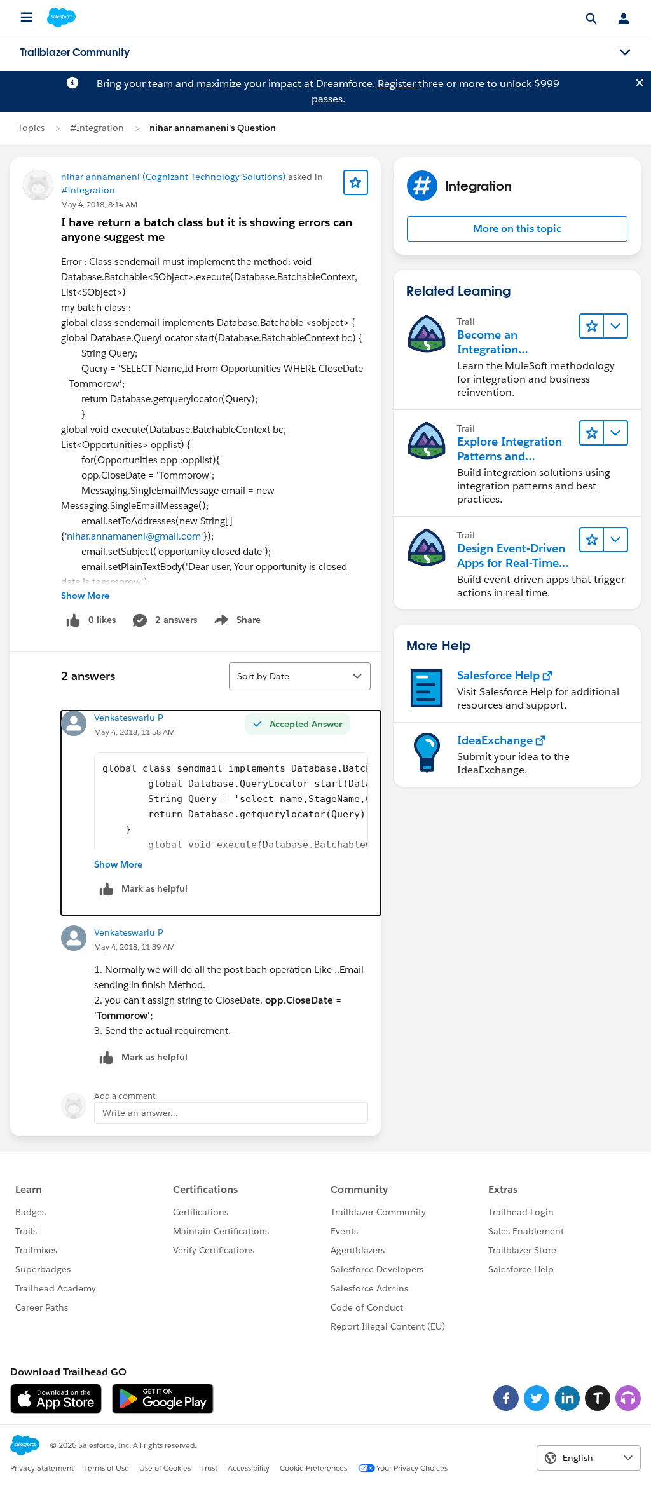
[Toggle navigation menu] (625, 53)
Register (397, 83)
